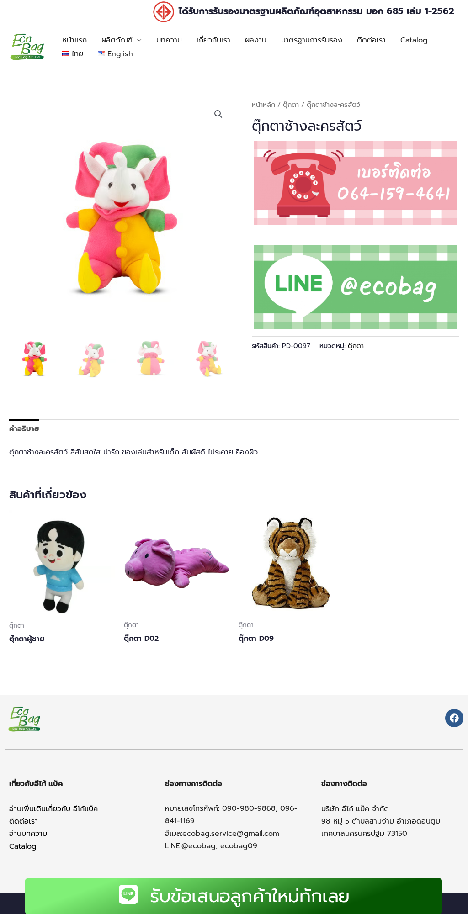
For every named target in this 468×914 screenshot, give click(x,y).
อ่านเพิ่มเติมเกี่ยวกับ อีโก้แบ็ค (53, 808)
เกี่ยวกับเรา (213, 40)
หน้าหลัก (263, 105)
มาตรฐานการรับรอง (311, 40)
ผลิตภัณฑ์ (117, 40)
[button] (218, 114)
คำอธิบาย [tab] (24, 428)
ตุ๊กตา (291, 105)
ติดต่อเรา (371, 40)
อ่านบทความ (28, 833)
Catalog (414, 40)
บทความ (169, 40)
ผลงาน (255, 40)
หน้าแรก (74, 40)
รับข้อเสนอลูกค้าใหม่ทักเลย (250, 896)
